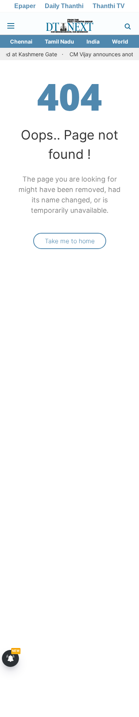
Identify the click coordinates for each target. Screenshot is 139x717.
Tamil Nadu (59, 41)
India (93, 41)
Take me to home (70, 241)
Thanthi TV (109, 6)
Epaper (25, 6)
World (120, 41)
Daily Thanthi (64, 6)
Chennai (21, 41)
